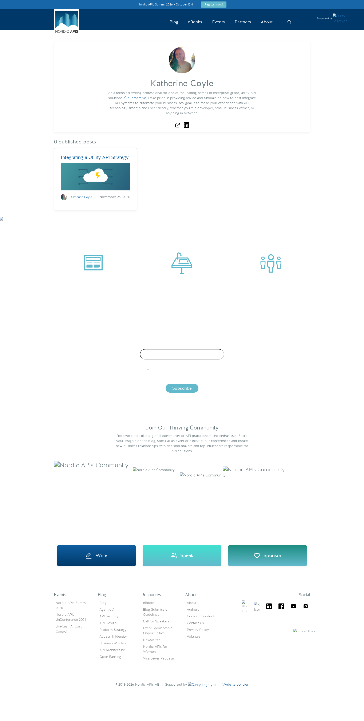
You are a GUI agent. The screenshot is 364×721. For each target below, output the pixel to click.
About (267, 22)
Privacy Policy (198, 629)
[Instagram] (305, 607)
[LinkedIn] (269, 607)
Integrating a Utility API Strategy (95, 157)
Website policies (235, 684)
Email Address (182, 346)
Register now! (214, 4)
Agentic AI (107, 609)
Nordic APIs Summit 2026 (72, 605)
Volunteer (194, 636)
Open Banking (110, 656)
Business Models (112, 643)
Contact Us (195, 623)
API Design (107, 623)
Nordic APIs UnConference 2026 (71, 617)
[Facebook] (281, 607)
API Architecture (112, 650)
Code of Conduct (200, 616)
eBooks (195, 22)
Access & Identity (113, 636)
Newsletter (151, 640)
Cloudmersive (135, 98)
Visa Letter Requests (159, 658)
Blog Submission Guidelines (156, 612)
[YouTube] (293, 607)
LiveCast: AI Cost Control (69, 629)
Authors (193, 609)
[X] (244, 607)
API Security (109, 616)
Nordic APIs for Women (155, 649)
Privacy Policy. (248, 378)
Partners (243, 22)
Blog (174, 22)
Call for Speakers (156, 621)
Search (289, 22)
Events (218, 22)
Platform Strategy (113, 629)
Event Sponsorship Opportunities (158, 630)
